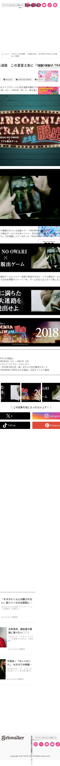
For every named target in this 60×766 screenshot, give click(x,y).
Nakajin (9, 79)
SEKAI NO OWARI (24, 79)
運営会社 (31, 736)
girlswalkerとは (32, 739)
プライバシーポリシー (31, 749)
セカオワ (40, 79)
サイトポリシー (31, 746)
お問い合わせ (31, 743)
